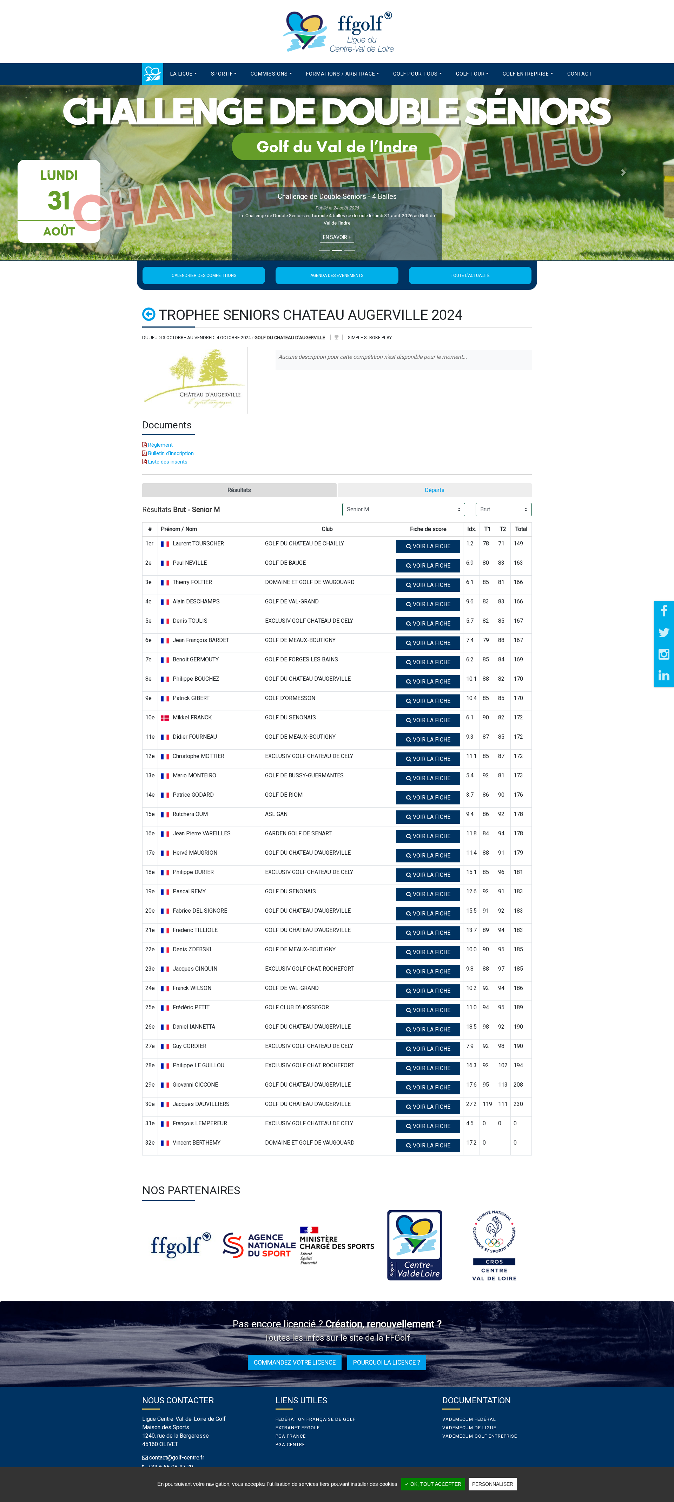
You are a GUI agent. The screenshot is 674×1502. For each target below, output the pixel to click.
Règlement (160, 445)
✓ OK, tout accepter (433, 1484)
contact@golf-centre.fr (176, 1457)
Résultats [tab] (239, 490)
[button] (183, 74)
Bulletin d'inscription (170, 453)
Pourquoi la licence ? (386, 1362)
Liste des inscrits (167, 462)
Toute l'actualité (470, 275)
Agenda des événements (336, 275)
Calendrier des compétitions (204, 275)
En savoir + (337, 237)
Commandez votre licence (295, 1362)
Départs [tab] (434, 490)
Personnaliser (492, 1484)
